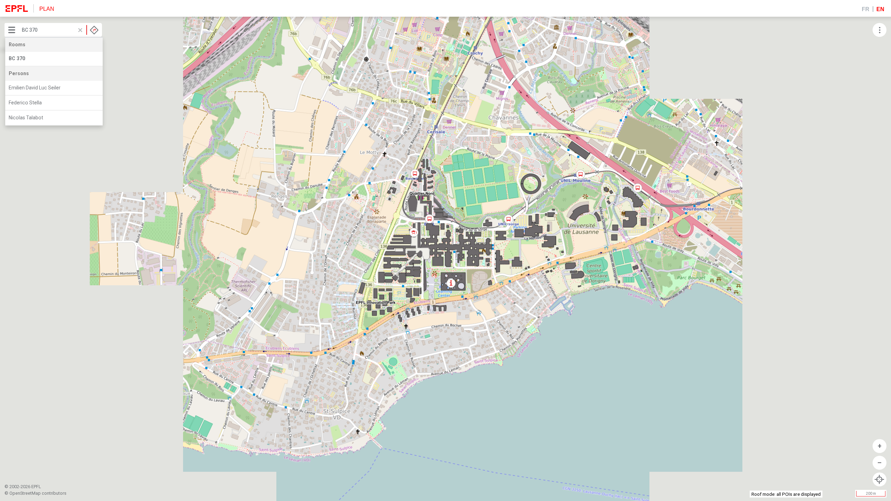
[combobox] (60, 30)
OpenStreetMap (25, 493)
